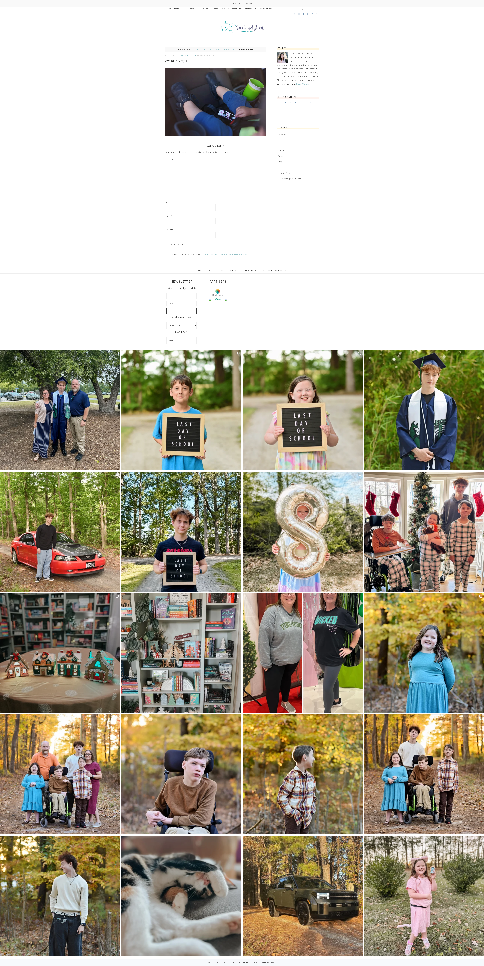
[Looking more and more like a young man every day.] (181, 774)
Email (168, 216)
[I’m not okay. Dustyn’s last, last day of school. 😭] (181, 532)
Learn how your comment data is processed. (226, 254)
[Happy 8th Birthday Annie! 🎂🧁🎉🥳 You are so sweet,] (303, 532)
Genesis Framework (251, 962)
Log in (273, 962)
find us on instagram (242, 3)
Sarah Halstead (242, 28)
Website (169, 230)
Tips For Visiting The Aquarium (222, 49)
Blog (280, 161)
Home (194, 49)
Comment (170, 159)
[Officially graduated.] (60, 410)
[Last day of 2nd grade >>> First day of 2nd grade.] (303, 410)
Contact (282, 167)
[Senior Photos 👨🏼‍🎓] (60, 532)
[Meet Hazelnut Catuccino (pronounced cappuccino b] (181, 896)
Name (169, 202)
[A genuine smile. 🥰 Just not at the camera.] (303, 774)
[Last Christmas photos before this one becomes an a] (60, 896)
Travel (202, 49)
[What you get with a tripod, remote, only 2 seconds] (60, 774)
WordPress (265, 962)
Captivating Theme (232, 962)
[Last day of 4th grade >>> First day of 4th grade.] (181, 410)
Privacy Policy (284, 173)
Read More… (302, 84)
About (281, 156)
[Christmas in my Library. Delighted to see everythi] (181, 653)
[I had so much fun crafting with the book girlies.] (60, 653)
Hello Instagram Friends (289, 178)
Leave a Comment (206, 56)
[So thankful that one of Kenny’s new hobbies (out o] (303, 896)
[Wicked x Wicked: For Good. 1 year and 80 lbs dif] (303, 653)
